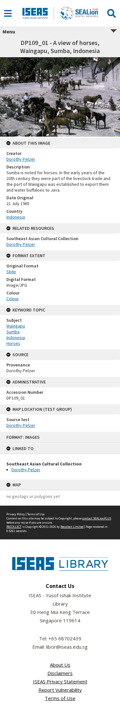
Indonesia (15, 217)
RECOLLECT (13, 527)
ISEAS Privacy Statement (60, 681)
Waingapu (15, 326)
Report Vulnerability (60, 690)
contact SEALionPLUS (96, 518)
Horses (13, 343)
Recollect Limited (72, 527)
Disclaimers (60, 673)
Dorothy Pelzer (26, 470)
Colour (12, 299)
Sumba (13, 332)
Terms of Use (35, 514)
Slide (11, 272)
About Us (60, 665)
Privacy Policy (15, 514)
